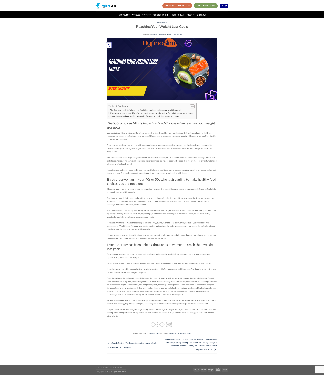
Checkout (201, 15)
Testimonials (178, 15)
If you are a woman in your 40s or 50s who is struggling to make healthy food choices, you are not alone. (152, 113)
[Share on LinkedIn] (171, 324)
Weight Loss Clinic (174, 34)
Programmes (116, 368)
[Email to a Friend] (162, 324)
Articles (136, 15)
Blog (98, 368)
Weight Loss (162, 23)
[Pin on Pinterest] (167, 324)
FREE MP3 (191, 15)
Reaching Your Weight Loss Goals (179, 334)
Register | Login (160, 15)
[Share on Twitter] (157, 324)
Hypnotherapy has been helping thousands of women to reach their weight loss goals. (145, 116)
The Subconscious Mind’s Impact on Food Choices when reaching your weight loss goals (145, 110)
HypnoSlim (123, 15)
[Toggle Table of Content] (191, 106)
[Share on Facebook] (153, 324)
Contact (146, 15)
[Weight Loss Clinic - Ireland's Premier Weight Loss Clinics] (106, 6)
